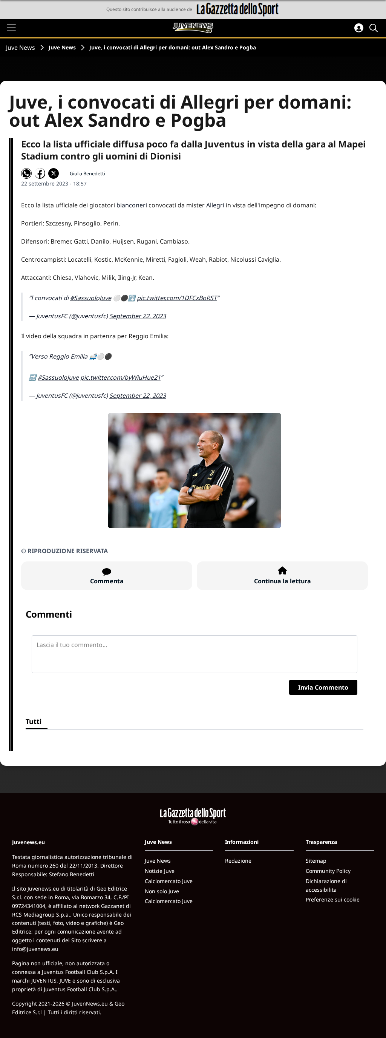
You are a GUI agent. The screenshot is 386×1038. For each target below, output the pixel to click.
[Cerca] (374, 28)
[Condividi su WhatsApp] (26, 173)
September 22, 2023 (137, 316)
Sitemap (316, 860)
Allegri (215, 205)
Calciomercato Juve (169, 881)
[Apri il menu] (11, 28)
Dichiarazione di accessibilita (326, 885)
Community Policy (328, 870)
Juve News (20, 47)
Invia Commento (323, 687)
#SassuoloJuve (90, 298)
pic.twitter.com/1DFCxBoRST (177, 298)
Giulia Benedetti (87, 173)
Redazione (238, 860)
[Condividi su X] (53, 173)
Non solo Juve (162, 891)
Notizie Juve (160, 870)
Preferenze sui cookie (333, 899)
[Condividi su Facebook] (40, 173)
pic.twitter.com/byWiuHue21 (120, 377)
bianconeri (131, 205)
